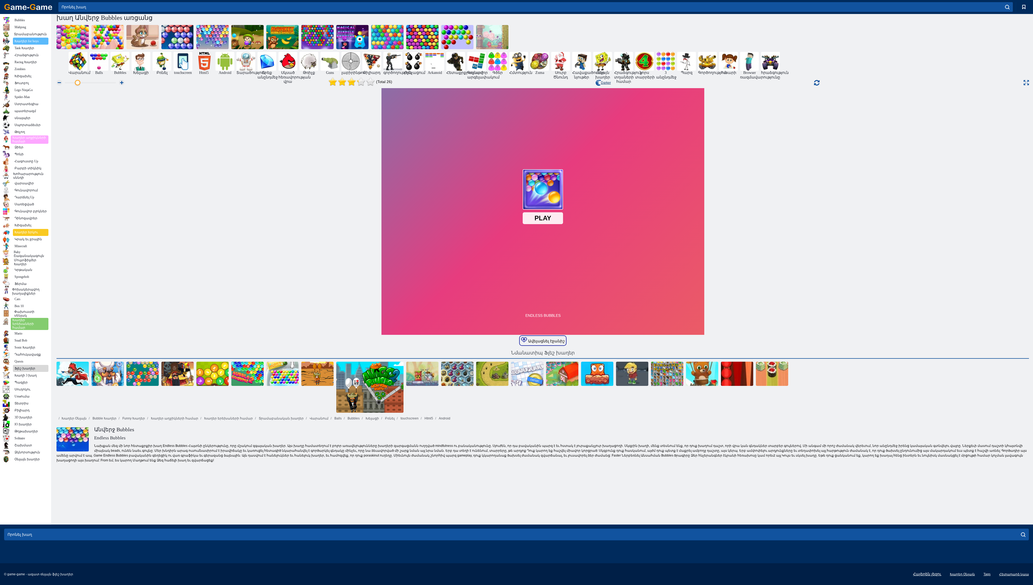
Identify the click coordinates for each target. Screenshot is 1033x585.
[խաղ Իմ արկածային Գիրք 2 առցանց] (632, 374)
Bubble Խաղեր (104, 418)
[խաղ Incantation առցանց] (527, 374)
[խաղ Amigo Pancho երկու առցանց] (370, 387)
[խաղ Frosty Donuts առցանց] (107, 374)
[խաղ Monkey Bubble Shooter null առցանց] (282, 37)
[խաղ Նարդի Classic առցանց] (737, 374)
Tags (987, 574)
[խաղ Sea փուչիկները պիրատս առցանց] (72, 374)
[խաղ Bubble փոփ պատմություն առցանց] (72, 37)
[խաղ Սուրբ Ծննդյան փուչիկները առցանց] (212, 37)
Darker (606, 83)
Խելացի (372, 418)
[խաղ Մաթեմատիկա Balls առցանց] (212, 374)
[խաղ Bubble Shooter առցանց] (142, 374)
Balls (338, 418)
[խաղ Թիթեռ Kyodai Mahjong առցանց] (667, 374)
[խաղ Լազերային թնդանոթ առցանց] (422, 374)
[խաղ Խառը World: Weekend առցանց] (597, 374)
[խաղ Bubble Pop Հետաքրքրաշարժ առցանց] (247, 37)
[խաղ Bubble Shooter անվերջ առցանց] (702, 374)
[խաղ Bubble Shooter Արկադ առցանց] (387, 37)
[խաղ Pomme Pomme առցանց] (492, 37)
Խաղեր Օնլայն (74, 418)
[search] (1007, 7)
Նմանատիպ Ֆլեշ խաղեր (543, 353)
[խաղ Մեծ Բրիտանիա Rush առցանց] (492, 374)
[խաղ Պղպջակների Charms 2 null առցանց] (247, 374)
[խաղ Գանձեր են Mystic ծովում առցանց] (457, 374)
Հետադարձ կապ (1014, 574)
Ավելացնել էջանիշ (546, 341)
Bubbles (353, 418)
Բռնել (389, 418)
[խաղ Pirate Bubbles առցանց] (177, 374)
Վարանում (318, 418)
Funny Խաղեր (133, 418)
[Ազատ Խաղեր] (28, 7)
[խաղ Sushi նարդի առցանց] (772, 374)
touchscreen (409, 418)
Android (444, 418)
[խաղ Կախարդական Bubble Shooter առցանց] (352, 37)
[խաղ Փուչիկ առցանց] (282, 374)
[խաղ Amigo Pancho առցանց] (317, 374)
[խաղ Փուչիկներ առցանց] (457, 37)
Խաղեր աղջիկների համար (174, 418)
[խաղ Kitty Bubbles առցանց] (142, 37)
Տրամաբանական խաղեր (281, 418)
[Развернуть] (1026, 82)
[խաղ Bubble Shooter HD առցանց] (177, 37)
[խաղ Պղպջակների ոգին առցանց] (107, 37)
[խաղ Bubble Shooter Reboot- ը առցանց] (422, 37)
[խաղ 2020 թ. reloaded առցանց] (562, 374)
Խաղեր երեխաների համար (228, 418)
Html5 (428, 418)
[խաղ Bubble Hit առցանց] (317, 37)
